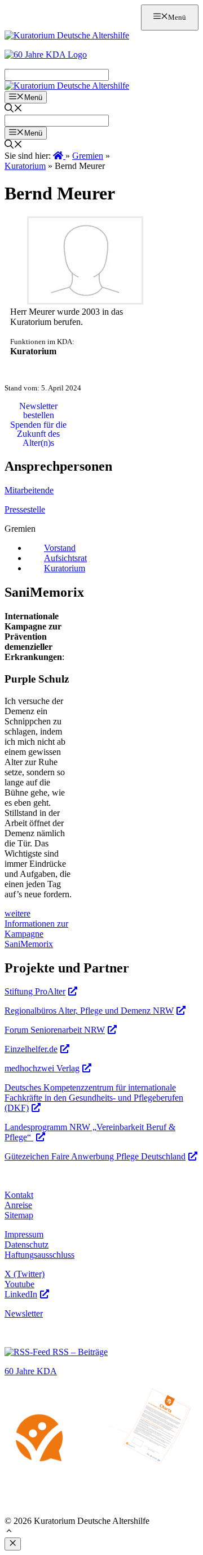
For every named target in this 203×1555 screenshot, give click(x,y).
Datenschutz (26, 1244)
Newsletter (24, 1313)
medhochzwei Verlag (42, 1068)
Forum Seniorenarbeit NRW (55, 1030)
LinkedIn (21, 1294)
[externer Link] (85, 301)
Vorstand (60, 548)
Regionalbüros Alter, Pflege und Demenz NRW (89, 1010)
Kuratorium (64, 568)
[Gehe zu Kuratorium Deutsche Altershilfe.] (59, 155)
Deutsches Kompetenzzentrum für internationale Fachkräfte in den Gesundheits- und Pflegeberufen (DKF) (94, 1098)
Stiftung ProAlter (35, 991)
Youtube (19, 1284)
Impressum (24, 1234)
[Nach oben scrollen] (9, 1532)
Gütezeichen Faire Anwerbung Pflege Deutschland (95, 1156)
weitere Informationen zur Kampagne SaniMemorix (36, 929)
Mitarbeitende (29, 490)
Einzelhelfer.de (31, 1049)
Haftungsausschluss (39, 1254)
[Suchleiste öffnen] (14, 109)
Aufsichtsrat (65, 558)
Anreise (18, 1205)
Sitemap (19, 1215)
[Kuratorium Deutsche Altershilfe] (67, 85)
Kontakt (19, 1195)
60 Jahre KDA (31, 1371)
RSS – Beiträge (79, 1352)
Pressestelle (25, 509)
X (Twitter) (25, 1274)
